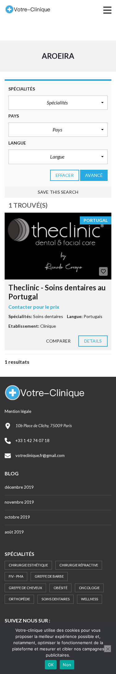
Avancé (94, 175)
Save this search (58, 192)
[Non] (107, 649)
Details (93, 341)
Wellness (89, 599)
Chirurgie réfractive (78, 565)
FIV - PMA (16, 576)
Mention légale (18, 411)
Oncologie (89, 588)
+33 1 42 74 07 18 (32, 440)
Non (67, 664)
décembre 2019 (19, 487)
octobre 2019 (17, 517)
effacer (65, 175)
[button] (58, 102)
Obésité (60, 588)
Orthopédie (19, 599)
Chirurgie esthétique (28, 565)
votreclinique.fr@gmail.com (40, 455)
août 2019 (14, 531)
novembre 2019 (19, 502)
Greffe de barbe (49, 576)
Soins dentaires (55, 599)
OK (51, 664)
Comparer (58, 341)
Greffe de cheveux (25, 588)
